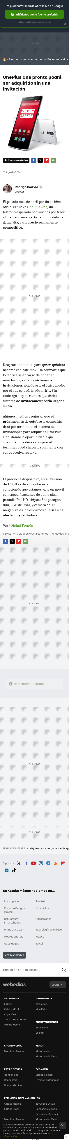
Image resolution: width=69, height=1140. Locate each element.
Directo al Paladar (14, 1051)
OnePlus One (37, 207)
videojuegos (11, 943)
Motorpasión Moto (46, 1056)
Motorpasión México (47, 1119)
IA (21, 59)
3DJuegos (41, 1004)
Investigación (12, 901)
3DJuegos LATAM (45, 1103)
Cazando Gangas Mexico (14, 910)
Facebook (33, 160)
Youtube (33, 863)
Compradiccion (13, 1085)
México (40, 936)
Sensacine (42, 1027)
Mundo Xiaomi (12, 1024)
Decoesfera (10, 1080)
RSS (56, 863)
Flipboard (46, 160)
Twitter (40, 160)
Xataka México (12, 1103)
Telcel (39, 943)
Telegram (48, 863)
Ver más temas (14, 955)
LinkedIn (7, 870)
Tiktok (14, 870)
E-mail (53, 160)
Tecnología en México (49, 929)
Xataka (8, 1004)
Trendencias (11, 1074)
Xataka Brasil (11, 1108)
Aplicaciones (43, 919)
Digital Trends (21, 525)
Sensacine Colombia (47, 1114)
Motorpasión (43, 1051)
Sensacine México (46, 1108)
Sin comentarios (18, 160)
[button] (28, 187)
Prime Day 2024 (13, 929)
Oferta (11, 59)
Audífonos (49, 59)
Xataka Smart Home (15, 1019)
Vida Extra (41, 1009)
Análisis (40, 901)
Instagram (41, 863)
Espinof (40, 1032)
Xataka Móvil (11, 1009)
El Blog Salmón (44, 1074)
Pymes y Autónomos (47, 1080)
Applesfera (10, 1014)
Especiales (42, 908)
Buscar (64, 969)
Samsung (32, 59)
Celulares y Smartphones (32, 533)
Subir (55, 984)
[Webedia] (14, 987)
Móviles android (13, 936)
